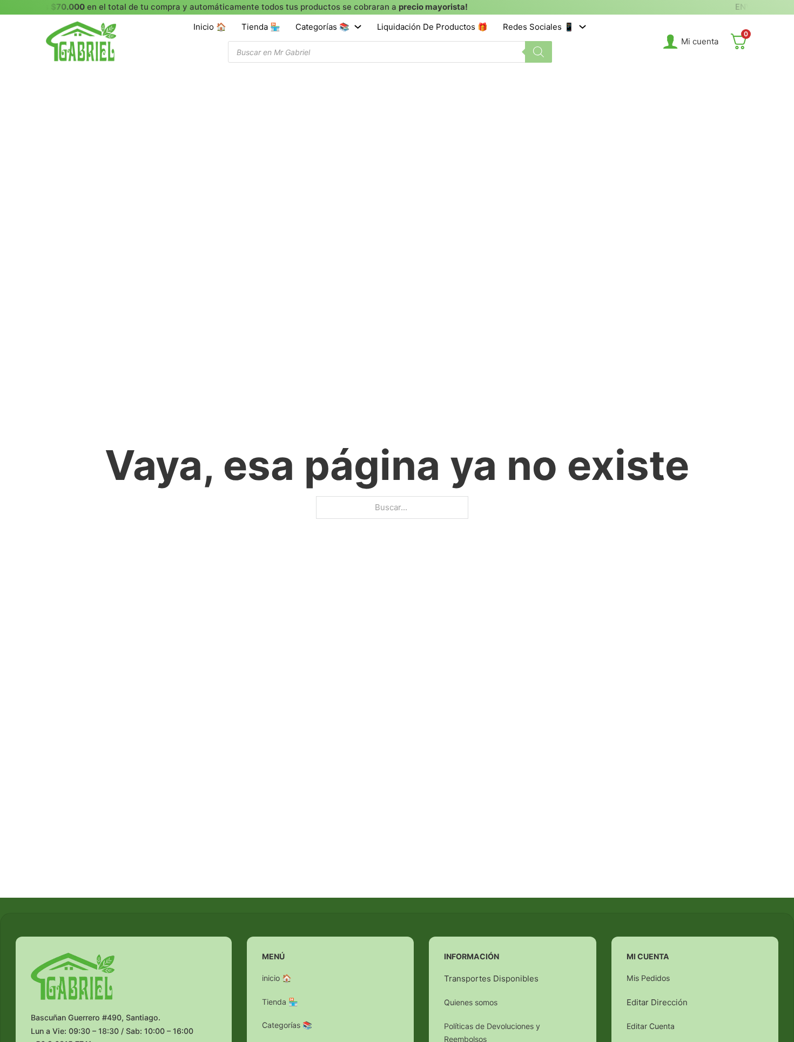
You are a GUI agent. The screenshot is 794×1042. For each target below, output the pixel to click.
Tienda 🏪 (260, 27)
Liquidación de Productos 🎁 (432, 27)
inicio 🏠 (209, 27)
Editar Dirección (657, 1002)
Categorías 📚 (322, 27)
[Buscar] (538, 52)
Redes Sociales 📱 (538, 27)
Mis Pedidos (648, 978)
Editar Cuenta (651, 1026)
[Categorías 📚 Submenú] (358, 27)
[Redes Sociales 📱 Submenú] (582, 27)
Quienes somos (470, 1002)
